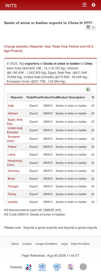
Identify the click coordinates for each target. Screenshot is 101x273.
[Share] (90, 27)
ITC (29, 266)
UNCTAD (43, 266)
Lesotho (13, 202)
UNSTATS (57, 266)
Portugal (13, 186)
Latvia (11, 154)
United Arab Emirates (15, 130)
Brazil (11, 178)
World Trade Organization (71, 266)
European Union (13, 138)
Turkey (12, 194)
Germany (14, 170)
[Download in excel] (88, 88)
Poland (12, 146)
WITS (11, 5)
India (11, 105)
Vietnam (13, 113)
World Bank (84, 266)
